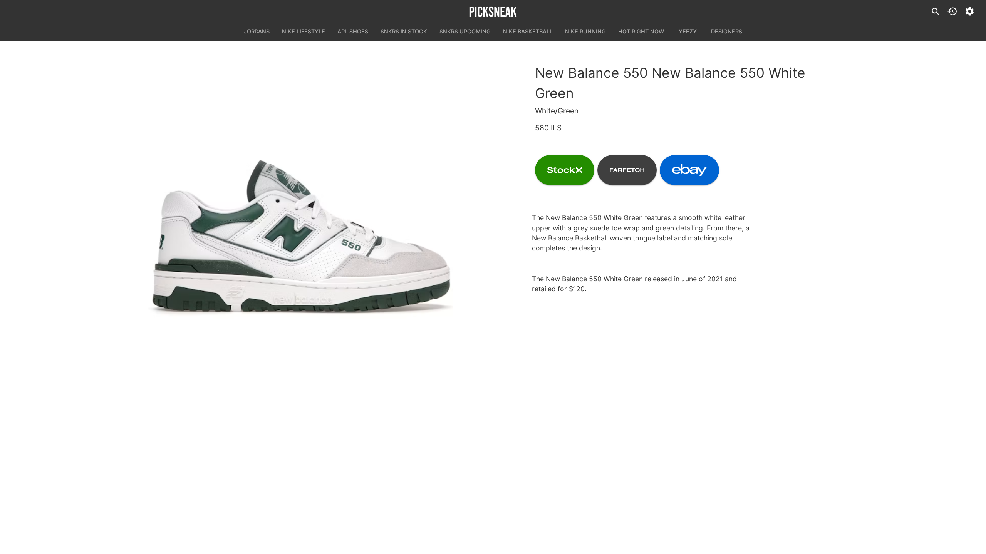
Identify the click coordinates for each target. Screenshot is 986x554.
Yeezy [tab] (688, 31)
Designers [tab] (726, 31)
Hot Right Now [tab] (641, 31)
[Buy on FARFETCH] (627, 170)
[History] (952, 11)
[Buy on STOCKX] (564, 170)
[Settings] (969, 11)
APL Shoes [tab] (352, 31)
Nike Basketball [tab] (528, 31)
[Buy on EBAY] (689, 170)
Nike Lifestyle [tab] (303, 31)
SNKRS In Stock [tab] (404, 31)
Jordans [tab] (257, 31)
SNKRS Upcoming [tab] (465, 31)
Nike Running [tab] (585, 31)
